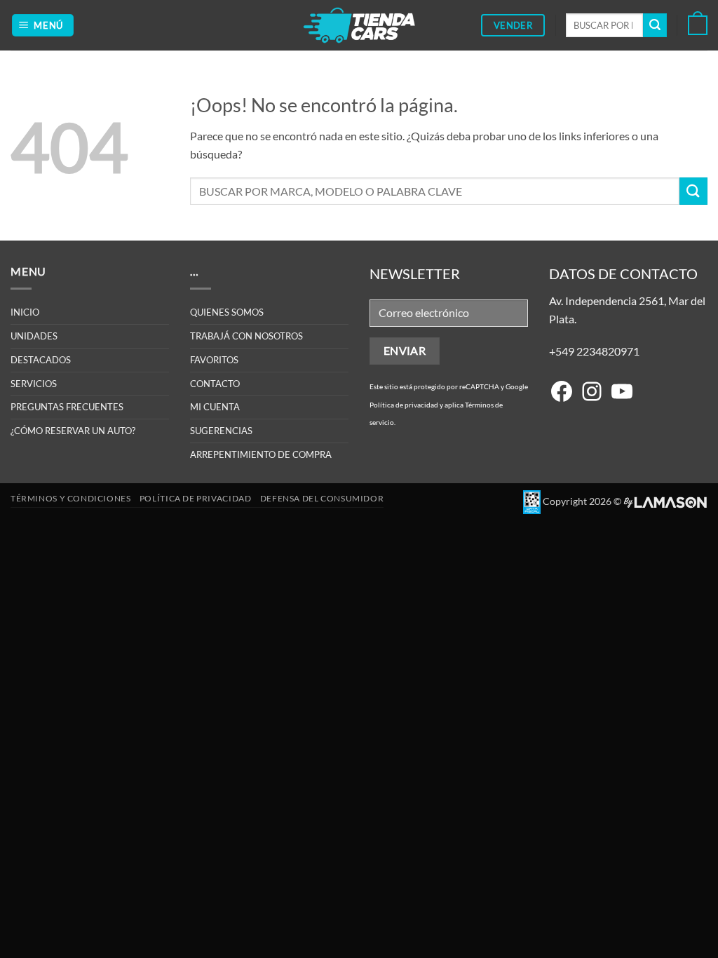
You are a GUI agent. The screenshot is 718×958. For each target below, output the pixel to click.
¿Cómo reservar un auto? (73, 430)
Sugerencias (221, 430)
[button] (43, 25)
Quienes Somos (227, 312)
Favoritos (214, 359)
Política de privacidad (404, 404)
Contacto (215, 383)
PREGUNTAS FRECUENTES (67, 406)
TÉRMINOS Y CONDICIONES (70, 498)
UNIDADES (34, 336)
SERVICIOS (34, 383)
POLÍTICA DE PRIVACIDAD (195, 498)
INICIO (25, 312)
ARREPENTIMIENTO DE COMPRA (261, 454)
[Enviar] (655, 25)
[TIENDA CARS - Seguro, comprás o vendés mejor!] (359, 25)
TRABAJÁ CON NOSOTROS (246, 336)
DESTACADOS (41, 359)
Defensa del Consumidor (322, 498)
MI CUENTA (215, 406)
